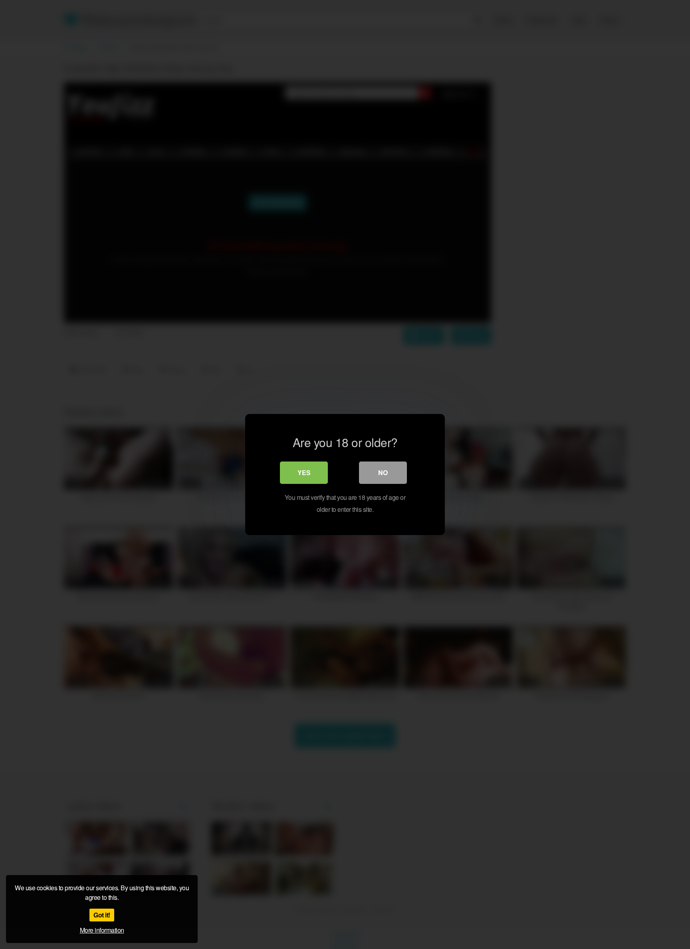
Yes (304, 472)
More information (102, 930)
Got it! (101, 914)
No (383, 472)
